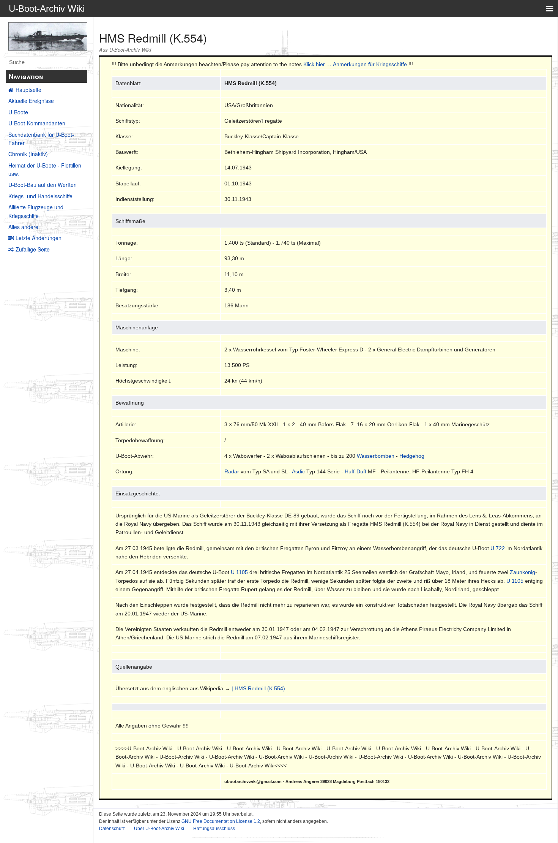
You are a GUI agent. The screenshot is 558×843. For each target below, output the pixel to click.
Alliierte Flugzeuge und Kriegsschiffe (35, 211)
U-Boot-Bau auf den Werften (42, 184)
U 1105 (239, 572)
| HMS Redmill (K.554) (258, 688)
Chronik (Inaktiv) (28, 154)
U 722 (497, 548)
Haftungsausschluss (214, 828)
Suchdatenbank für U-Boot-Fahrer (41, 139)
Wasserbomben (375, 456)
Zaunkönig (522, 572)
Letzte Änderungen (38, 238)
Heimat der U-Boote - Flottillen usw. (44, 169)
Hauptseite (28, 89)
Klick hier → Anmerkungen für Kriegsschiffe (355, 64)
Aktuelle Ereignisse (31, 100)
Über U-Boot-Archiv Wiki (159, 828)
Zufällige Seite (33, 249)
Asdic (298, 471)
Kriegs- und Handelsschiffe (40, 196)
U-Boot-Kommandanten (36, 123)
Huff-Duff (355, 471)
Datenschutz (112, 828)
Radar (231, 471)
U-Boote (18, 112)
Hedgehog (411, 456)
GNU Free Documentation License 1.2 (220, 821)
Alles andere (23, 227)
